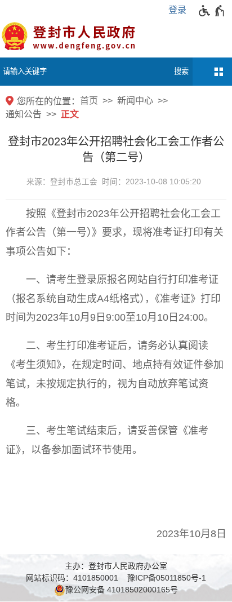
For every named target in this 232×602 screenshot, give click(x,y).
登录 (177, 10)
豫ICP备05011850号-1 (166, 577)
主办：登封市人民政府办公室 (116, 565)
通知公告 (24, 114)
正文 (70, 114)
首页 (89, 100)
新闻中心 (135, 100)
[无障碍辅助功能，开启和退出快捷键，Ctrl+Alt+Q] (212, 10)
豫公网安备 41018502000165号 (121, 589)
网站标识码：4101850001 (72, 577)
